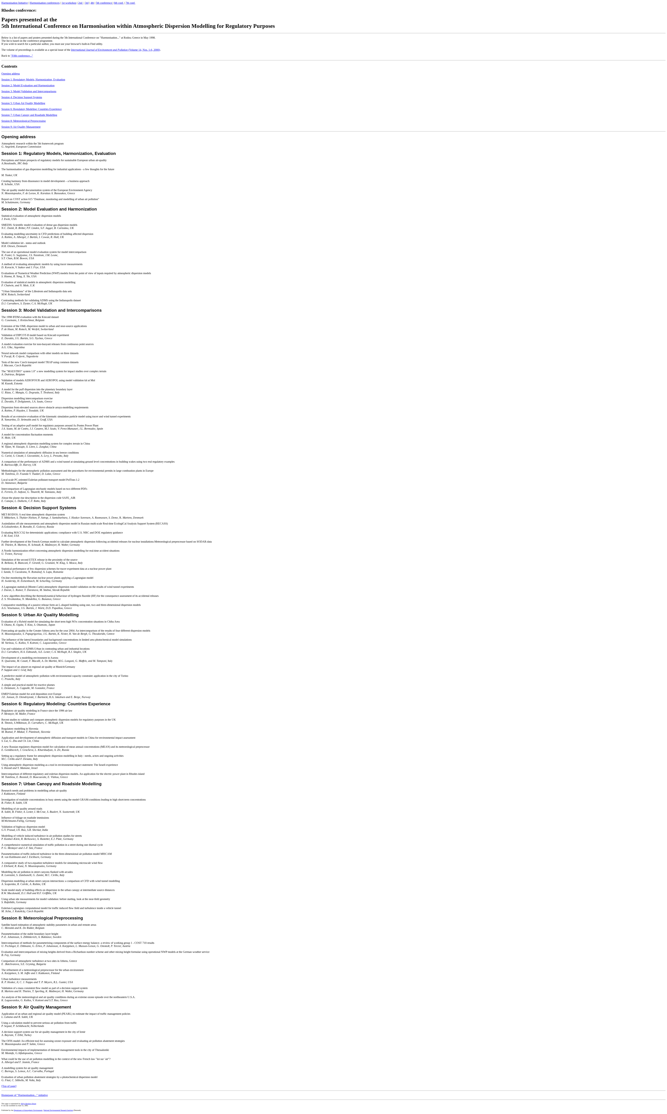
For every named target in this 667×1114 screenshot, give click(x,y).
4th (92, 2)
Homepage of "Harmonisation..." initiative (24, 1095)
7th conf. (130, 2)
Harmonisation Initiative (14, 2)
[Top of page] (8, 1086)
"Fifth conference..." (22, 55)
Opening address (10, 73)
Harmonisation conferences (45, 2)
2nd (80, 2)
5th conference (104, 2)
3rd (87, 2)
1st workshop (68, 2)
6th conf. (119, 2)
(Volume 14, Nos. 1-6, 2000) (115, 49)
